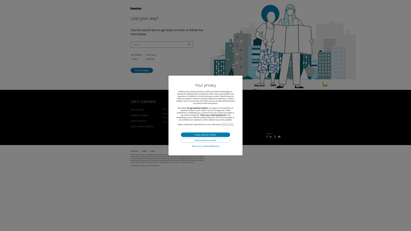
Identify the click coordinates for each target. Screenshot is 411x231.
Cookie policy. (227, 124)
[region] (205, 115)
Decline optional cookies (205, 140)
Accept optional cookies (205, 135)
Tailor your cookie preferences (205, 146)
